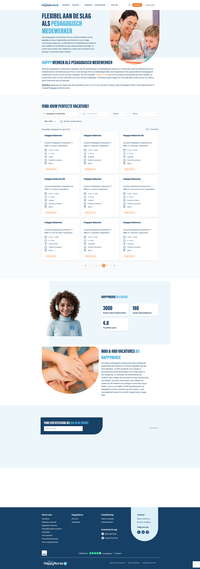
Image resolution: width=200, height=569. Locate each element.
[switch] (147, 129)
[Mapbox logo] (153, 428)
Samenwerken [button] (100, 5)
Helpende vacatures (49, 522)
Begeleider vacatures (49, 525)
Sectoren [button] (75, 5)
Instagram (147, 532)
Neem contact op (143, 519)
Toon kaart (154, 129)
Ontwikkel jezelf (107, 522)
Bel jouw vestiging (144, 522)
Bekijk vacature (51, 169)
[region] (100, 461)
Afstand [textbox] (116, 114)
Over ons (75, 519)
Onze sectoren (47, 535)
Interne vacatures (107, 519)
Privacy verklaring (133, 563)
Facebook (139, 532)
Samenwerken (150, 5)
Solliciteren (137, 5)
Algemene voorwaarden (117, 563)
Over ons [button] (114, 5)
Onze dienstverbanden (50, 539)
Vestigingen (76, 522)
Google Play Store (111, 538)
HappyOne (88, 5)
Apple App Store (110, 534)
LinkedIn (143, 532)
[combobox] (119, 113)
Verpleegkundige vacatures (52, 529)
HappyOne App (101, 75)
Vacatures (66, 5)
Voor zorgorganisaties (50, 542)
